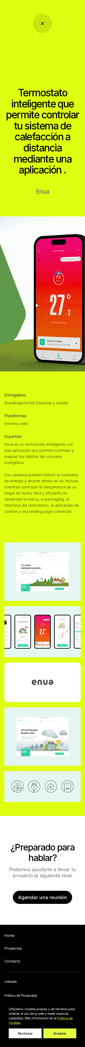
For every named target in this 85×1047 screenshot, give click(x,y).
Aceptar (60, 1033)
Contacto (12, 961)
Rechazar (25, 1033)
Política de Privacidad (20, 995)
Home (9, 935)
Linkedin (10, 981)
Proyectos (13, 948)
